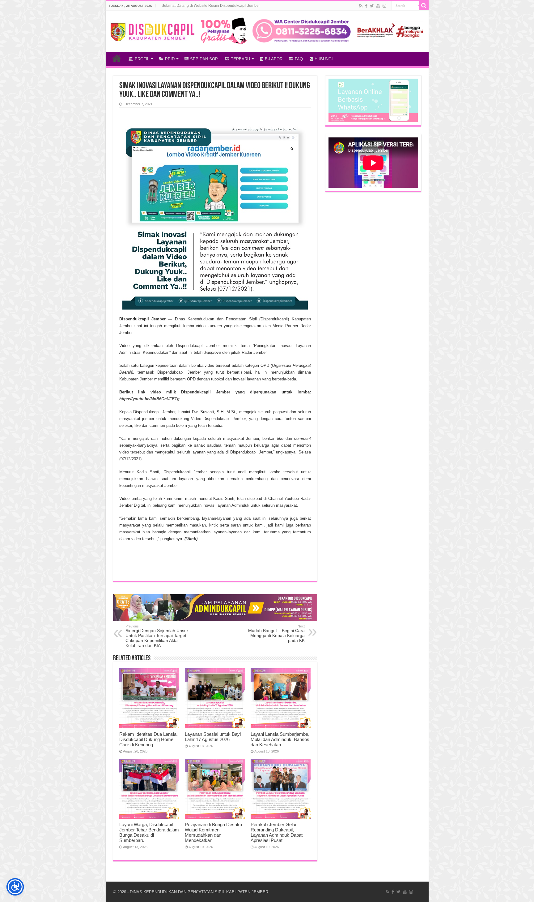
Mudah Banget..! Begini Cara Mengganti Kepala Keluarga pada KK (276, 633)
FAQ (299, 59)
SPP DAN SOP (204, 59)
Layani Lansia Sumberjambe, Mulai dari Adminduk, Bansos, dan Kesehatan (281, 739)
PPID (170, 59)
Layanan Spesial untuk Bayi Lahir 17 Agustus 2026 (213, 736)
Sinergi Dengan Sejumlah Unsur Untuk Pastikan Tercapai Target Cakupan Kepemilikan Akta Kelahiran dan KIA (156, 636)
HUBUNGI (324, 59)
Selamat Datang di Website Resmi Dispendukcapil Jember (211, 5)
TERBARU (240, 59)
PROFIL (142, 59)
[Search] (424, 5)
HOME (117, 58)
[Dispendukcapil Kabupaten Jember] (152, 31)
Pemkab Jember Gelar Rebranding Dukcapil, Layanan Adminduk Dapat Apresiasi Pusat (277, 832)
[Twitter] (372, 6)
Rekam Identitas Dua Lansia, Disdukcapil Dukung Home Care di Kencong (148, 739)
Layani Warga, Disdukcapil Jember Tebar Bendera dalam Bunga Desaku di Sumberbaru (149, 832)
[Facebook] (366, 6)
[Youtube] (378, 6)
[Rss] (360, 6)
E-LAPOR (273, 59)
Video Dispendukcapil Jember (218, 418)
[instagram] (384, 6)
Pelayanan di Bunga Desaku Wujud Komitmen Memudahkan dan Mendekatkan (213, 832)
